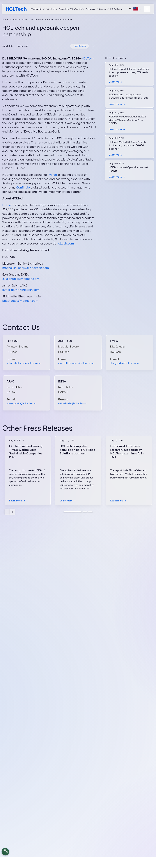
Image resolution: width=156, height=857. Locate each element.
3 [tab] (90, 511)
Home (5, 19)
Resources (90, 9)
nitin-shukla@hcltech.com (72, 403)
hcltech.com (65, 243)
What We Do (36, 9)
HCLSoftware (116, 9)
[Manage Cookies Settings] (5, 851)
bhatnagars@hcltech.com (20, 300)
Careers (102, 9)
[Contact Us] (147, 9)
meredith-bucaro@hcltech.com (76, 363)
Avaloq (52, 174)
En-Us (137, 9)
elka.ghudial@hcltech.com (20, 279)
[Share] (93, 46)
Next (12, 512)
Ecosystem (64, 9)
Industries (50, 9)
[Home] (16, 9)
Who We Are (76, 9)
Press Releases (20, 19)
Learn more (115, 81)
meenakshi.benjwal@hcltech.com (25, 268)
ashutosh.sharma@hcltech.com (24, 363)
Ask (129, 9)
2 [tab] (85, 511)
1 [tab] (72, 511)
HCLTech (88, 58)
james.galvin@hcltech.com (21, 289)
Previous (7, 512)
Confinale (23, 187)
